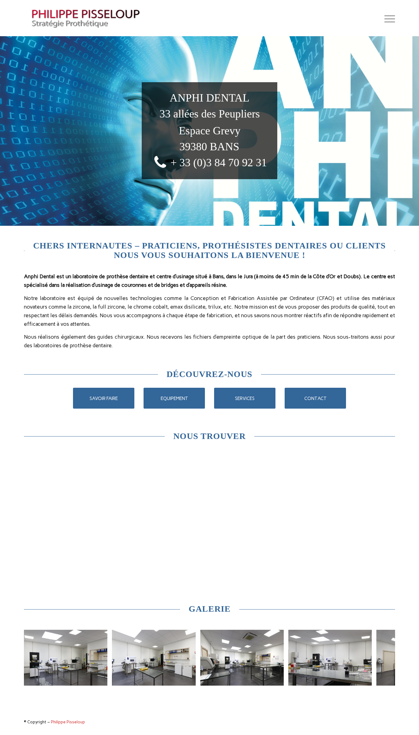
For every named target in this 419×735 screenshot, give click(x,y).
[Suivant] (381, 657)
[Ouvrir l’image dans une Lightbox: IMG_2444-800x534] (277, 679)
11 (231, 688)
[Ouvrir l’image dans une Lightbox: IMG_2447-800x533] (100, 679)
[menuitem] (387, 18)
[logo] (86, 18)
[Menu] (387, 18)
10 (227, 688)
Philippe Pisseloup (68, 722)
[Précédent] (38, 657)
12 (236, 688)
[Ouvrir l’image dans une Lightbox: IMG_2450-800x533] (365, 679)
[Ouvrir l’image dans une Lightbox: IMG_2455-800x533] (189, 679)
